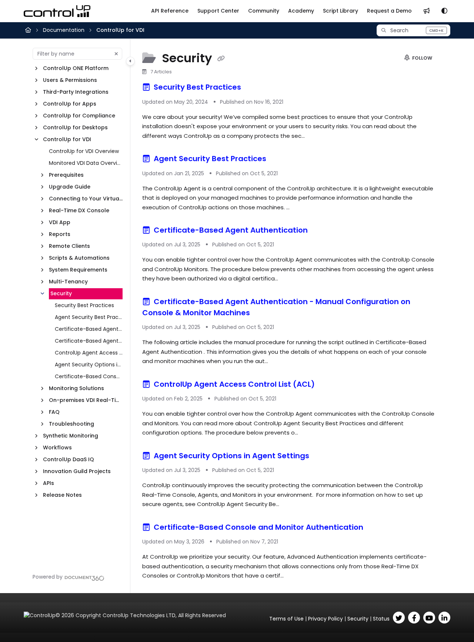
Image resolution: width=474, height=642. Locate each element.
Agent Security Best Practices (89, 317)
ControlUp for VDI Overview (84, 151)
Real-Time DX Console (79, 210)
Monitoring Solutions (76, 388)
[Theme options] (444, 11)
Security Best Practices (84, 305)
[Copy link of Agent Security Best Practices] (280, 160)
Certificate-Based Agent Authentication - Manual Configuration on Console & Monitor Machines (89, 341)
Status (381, 618)
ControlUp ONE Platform (76, 68)
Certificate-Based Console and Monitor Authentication (89, 376)
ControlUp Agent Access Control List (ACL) (89, 352)
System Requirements (78, 269)
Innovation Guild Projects (77, 471)
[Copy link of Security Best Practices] (255, 88)
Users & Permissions (70, 80)
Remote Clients (69, 246)
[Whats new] (427, 11)
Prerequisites (66, 175)
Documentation (63, 30)
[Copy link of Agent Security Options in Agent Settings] (323, 457)
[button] (413, 30)
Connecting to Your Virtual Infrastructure (86, 198)
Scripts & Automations (79, 258)
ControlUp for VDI (120, 30)
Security (61, 293)
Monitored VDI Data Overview (86, 163)
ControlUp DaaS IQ (68, 459)
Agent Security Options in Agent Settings (89, 364)
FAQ (54, 412)
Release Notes (62, 495)
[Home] (57, 11)
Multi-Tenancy (68, 281)
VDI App (59, 222)
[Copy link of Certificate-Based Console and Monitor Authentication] (377, 528)
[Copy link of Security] (221, 59)
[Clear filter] (116, 54)
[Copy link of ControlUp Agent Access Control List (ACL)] (328, 385)
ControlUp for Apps (69, 103)
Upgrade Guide (69, 186)
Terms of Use (286, 618)
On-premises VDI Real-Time (86, 400)
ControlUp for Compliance (79, 115)
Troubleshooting (71, 424)
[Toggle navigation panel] (130, 61)
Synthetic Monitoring (70, 435)
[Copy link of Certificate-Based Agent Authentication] (321, 231)
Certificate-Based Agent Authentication (89, 329)
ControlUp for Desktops (75, 127)
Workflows (57, 447)
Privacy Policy (325, 618)
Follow (421, 57)
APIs (48, 483)
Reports (59, 234)
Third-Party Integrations (76, 92)
